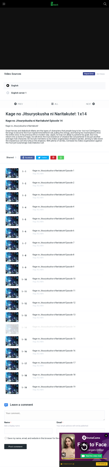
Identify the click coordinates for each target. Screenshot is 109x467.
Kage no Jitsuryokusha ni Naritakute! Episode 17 (54, 363)
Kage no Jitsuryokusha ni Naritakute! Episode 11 (54, 291)
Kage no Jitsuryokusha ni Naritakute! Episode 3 (53, 194)
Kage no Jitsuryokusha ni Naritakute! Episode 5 (53, 218)
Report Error (89, 74)
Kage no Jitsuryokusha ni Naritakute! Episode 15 (54, 339)
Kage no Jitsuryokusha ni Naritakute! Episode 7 (53, 243)
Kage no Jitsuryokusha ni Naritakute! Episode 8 (53, 255)
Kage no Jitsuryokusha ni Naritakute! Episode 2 (53, 182)
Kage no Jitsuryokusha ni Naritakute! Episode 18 (54, 375)
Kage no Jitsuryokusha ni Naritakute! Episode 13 (54, 315)
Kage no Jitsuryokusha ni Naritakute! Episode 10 (54, 279)
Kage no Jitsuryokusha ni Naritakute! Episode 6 (53, 230)
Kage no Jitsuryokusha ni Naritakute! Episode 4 (53, 206)
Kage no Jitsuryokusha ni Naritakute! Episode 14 (54, 327)
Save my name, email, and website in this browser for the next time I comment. (43, 438)
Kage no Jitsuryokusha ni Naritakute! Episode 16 (54, 351)
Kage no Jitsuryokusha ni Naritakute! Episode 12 (54, 303)
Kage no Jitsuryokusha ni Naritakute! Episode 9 (53, 267)
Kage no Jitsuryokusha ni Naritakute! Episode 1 (53, 170)
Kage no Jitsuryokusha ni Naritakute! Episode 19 (54, 387)
